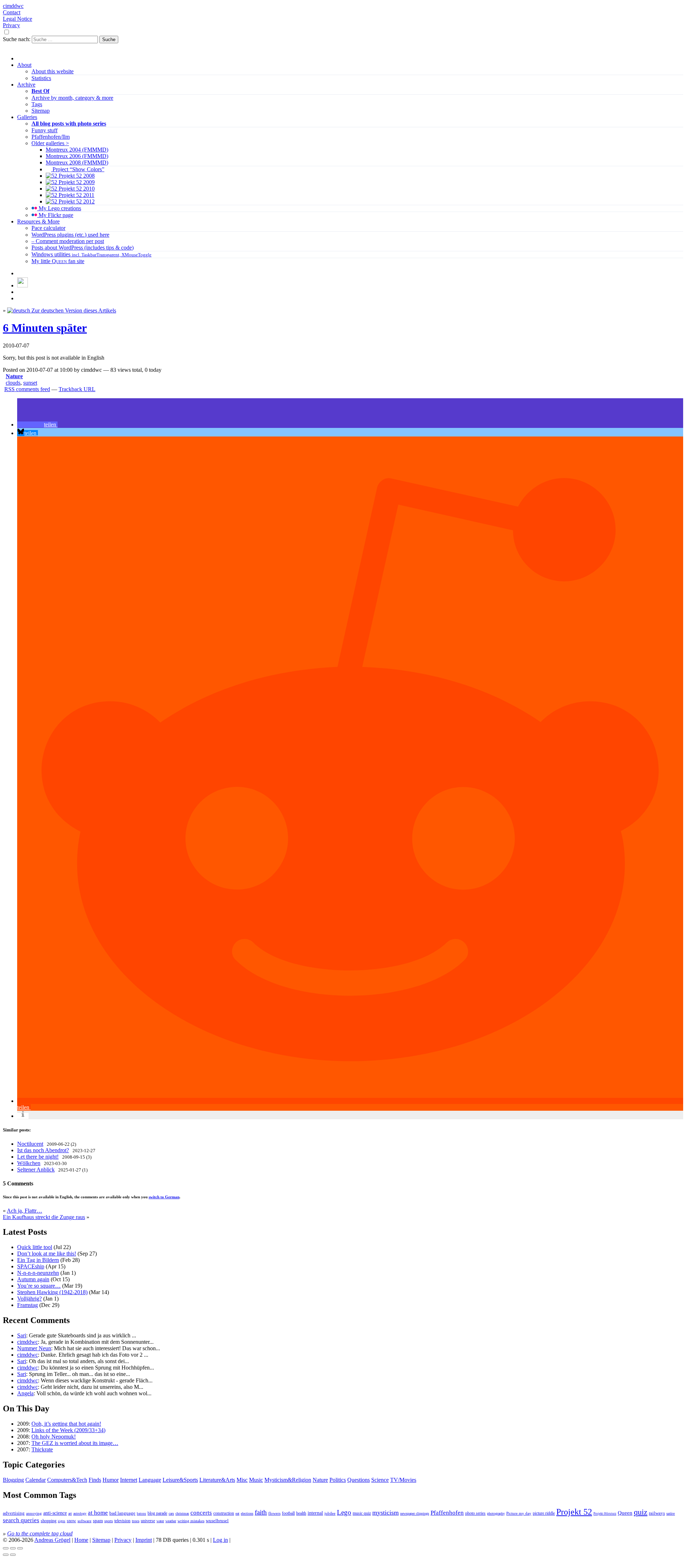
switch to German (164, 1197)
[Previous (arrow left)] (6, 1555)
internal (315, 1513)
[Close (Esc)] (6, 1548)
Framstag (27, 1305)
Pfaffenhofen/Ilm (50, 137)
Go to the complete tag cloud (40, 1533)
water (160, 1521)
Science (380, 1480)
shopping (48, 1521)
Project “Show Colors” (77, 169)
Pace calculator (48, 228)
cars (171, 1513)
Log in (220, 1540)
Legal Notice (17, 19)
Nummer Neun (34, 1348)
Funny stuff (44, 130)
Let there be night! (38, 1157)
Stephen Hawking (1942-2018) (52, 1292)
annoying (34, 1513)
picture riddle (544, 1513)
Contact (11, 12)
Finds (95, 1480)
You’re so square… (39, 1286)
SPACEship (30, 1266)
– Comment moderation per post (67, 241)
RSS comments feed (27, 389)
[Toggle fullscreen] (13, 1548)
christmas (182, 1513)
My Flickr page (55, 215)
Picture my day (518, 1513)
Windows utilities (91, 254)
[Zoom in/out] (20, 1548)
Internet (128, 1480)
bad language (122, 1513)
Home (81, 1540)
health (301, 1513)
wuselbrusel (217, 1520)
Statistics (41, 78)
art (70, 1513)
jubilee (329, 1513)
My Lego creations (59, 208)
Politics (337, 1480)
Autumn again (33, 1279)
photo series (475, 1513)
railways (657, 1513)
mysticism (385, 1512)
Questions (358, 1480)
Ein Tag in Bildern (38, 1260)
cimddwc (13, 6)
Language (150, 1480)
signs (61, 1521)
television (122, 1520)
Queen (625, 1513)
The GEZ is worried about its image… (74, 1443)
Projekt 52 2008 (76, 176)
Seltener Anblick (36, 1169)
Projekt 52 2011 (75, 195)
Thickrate (42, 1449)
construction (223, 1513)
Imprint (143, 1540)
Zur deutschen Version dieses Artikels (73, 310)
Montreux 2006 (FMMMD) (77, 156)
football (288, 1513)
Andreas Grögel (52, 1540)
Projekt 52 (574, 1511)
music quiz (362, 1513)
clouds (13, 383)
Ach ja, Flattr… (24, 1211)
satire (670, 1513)
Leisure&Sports (180, 1480)
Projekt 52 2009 (76, 182)
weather (170, 1521)
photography (496, 1513)
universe (148, 1520)
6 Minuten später (45, 327)
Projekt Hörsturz (604, 1513)
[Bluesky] (22, 285)
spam (98, 1520)
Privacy (11, 25)
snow (71, 1521)
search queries (21, 1520)
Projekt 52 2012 (76, 201)
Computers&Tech (67, 1480)
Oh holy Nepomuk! (53, 1437)
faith (261, 1512)
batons (141, 1513)
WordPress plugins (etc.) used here (70, 235)
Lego (344, 1512)
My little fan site (57, 261)
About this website (52, 71)
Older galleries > (50, 143)
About (24, 65)
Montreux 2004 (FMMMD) (77, 150)
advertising (14, 1513)
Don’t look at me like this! (46, 1253)
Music (256, 1480)
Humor (111, 1480)
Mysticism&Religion (287, 1480)
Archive (26, 85)
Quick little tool (34, 1247)
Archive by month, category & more (72, 98)
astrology (79, 1513)
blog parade (157, 1513)
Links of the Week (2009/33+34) (68, 1430)
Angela (25, 1393)
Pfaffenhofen (447, 1512)
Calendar (35, 1480)
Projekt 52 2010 (76, 189)
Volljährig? (29, 1299)
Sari (21, 1335)
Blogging (13, 1480)
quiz (640, 1512)
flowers (274, 1513)
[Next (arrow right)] (13, 1555)
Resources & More (38, 221)
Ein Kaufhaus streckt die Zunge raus (44, 1217)
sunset (30, 383)
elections (247, 1513)
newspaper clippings (414, 1513)
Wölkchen (28, 1163)
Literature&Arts (217, 1480)
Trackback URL (77, 389)
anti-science (55, 1513)
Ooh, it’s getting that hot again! (66, 1424)
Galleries (27, 117)
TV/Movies (403, 1480)
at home (98, 1512)
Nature (14, 376)
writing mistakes (191, 1521)
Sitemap (40, 111)
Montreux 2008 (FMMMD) (77, 162)
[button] (37, 424)
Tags (36, 104)
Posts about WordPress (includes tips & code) (82, 248)
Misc (242, 1480)
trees (135, 1521)
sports (108, 1521)
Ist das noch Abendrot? (43, 1150)
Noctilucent (30, 1144)
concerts (201, 1512)
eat (237, 1513)
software (84, 1521)
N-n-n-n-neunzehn (38, 1273)
